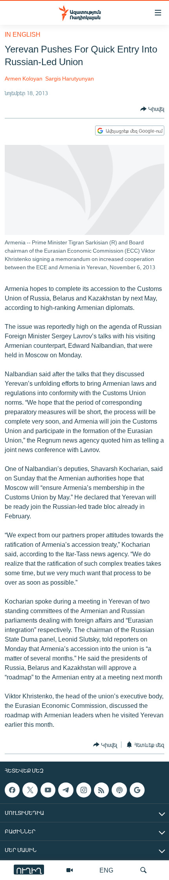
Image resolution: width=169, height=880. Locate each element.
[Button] (152, 109)
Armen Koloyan (23, 78)
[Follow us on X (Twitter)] (29, 789)
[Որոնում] (143, 870)
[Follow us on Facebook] (12, 789)
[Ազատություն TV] (69, 870)
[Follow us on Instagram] (83, 789)
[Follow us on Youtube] (47, 789)
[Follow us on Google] (137, 789)
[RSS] (101, 789)
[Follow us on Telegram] (65, 789)
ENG (106, 870)
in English (22, 34)
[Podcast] (119, 789)
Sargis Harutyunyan (69, 78)
